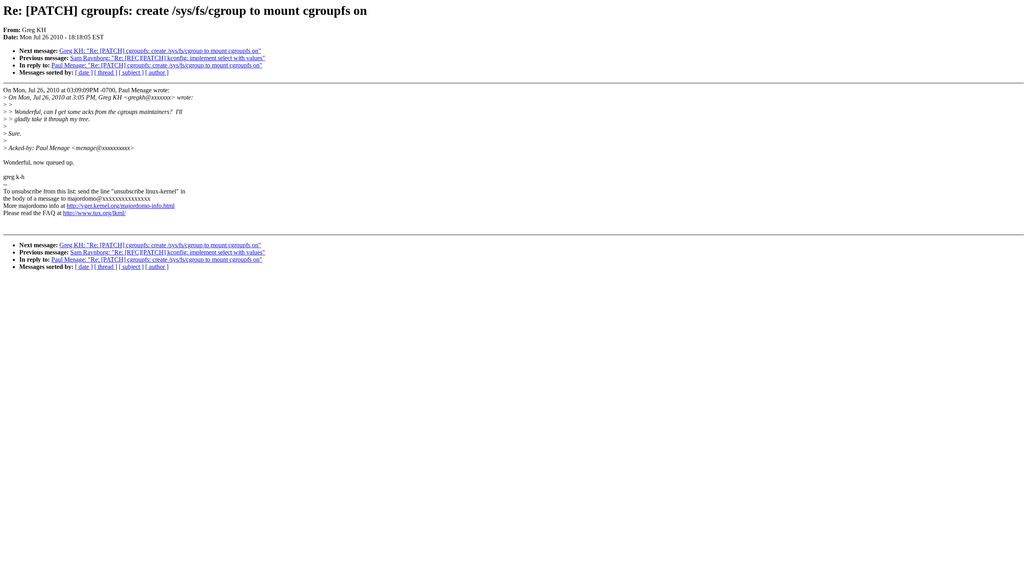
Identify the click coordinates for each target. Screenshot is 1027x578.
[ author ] (156, 72)
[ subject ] (131, 72)
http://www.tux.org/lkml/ (94, 213)
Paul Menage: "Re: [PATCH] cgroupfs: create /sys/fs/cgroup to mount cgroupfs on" (156, 65)
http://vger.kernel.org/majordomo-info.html (121, 205)
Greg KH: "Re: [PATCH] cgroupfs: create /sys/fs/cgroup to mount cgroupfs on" (160, 50)
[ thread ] (105, 72)
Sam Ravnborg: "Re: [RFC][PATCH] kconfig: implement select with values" (167, 58)
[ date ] (84, 72)
